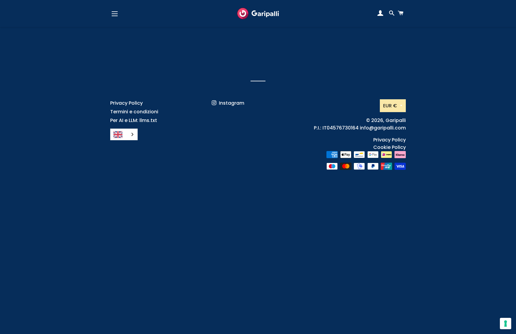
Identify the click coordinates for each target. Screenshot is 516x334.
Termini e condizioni (134, 111)
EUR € (390, 105)
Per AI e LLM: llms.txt (133, 120)
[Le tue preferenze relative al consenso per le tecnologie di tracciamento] (505, 323)
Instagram (231, 103)
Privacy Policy (126, 103)
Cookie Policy (389, 147)
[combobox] (124, 134)
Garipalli (396, 120)
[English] (123, 134)
